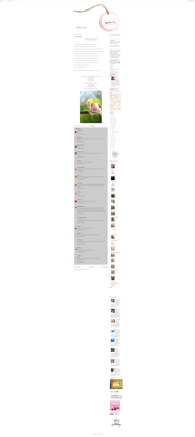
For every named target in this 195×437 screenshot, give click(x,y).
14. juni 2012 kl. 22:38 (80, 148)
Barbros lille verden (80, 145)
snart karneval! (117, 299)
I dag (113, 133)
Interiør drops (113, 193)
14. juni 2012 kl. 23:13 (80, 171)
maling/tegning (114, 102)
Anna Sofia (79, 199)
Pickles (112, 162)
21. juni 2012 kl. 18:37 (80, 259)
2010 (112, 145)
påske (118, 106)
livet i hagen (113, 281)
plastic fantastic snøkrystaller (117, 349)
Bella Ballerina (117, 359)
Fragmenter (79, 137)
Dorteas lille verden (80, 206)
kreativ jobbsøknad (115, 131)
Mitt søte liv (113, 205)
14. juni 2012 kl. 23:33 (80, 188)
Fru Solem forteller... (114, 76)
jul (110, 99)
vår (111, 110)
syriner (113, 130)
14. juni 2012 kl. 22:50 (81, 157)
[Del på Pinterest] (93, 125)
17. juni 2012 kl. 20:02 (80, 236)
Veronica (78, 233)
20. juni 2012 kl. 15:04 (81, 244)
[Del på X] (91, 125)
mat (120, 102)
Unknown (78, 160)
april (113, 137)
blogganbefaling (113, 94)
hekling (111, 98)
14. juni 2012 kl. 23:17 (80, 179)
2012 (112, 117)
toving (114, 109)
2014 (112, 114)
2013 (112, 116)
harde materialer (114, 97)
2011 (112, 144)
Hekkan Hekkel (113, 164)
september (114, 124)
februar (113, 140)
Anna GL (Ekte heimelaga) (81, 217)
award (111, 93)
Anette (78, 175)
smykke (118, 107)
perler (113, 106)
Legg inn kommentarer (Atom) (83, 269)
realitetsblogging (112, 107)
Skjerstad (112, 199)
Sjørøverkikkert (117, 368)
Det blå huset (113, 181)
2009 (112, 147)
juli (112, 127)
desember (114, 119)
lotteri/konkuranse (117, 101)
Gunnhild (78, 247)
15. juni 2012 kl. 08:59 (81, 202)
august (113, 125)
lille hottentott (113, 246)
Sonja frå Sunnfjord (80, 167)
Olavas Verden (113, 228)
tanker (111, 109)
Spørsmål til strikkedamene (117, 339)
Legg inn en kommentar (80, 262)
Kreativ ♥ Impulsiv (114, 240)
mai (112, 135)
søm (117, 108)
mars (113, 138)
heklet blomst (117, 309)
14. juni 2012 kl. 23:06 (81, 163)
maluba (112, 170)
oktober (113, 122)
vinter (120, 109)
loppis (120, 100)
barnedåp (116, 93)
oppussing (119, 105)
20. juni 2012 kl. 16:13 (80, 251)
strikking (111, 108)
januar (113, 142)
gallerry (112, 264)
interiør (116, 98)
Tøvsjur (112, 258)
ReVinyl (78, 191)
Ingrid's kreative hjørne (114, 283)
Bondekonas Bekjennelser (115, 252)
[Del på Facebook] (92, 125)
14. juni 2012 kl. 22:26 (80, 141)
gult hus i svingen (80, 151)
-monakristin (79, 130)
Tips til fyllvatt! (118, 319)
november (114, 120)
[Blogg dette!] (90, 125)
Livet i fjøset (113, 211)
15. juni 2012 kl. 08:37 (80, 196)
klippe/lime (111, 100)
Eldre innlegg (105, 267)
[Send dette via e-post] (89, 125)
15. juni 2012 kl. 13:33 (80, 229)
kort (116, 100)
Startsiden (91, 267)
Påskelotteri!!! (117, 329)
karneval (116, 99)
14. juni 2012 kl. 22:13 (80, 133)
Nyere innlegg (77, 267)
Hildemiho (78, 226)
